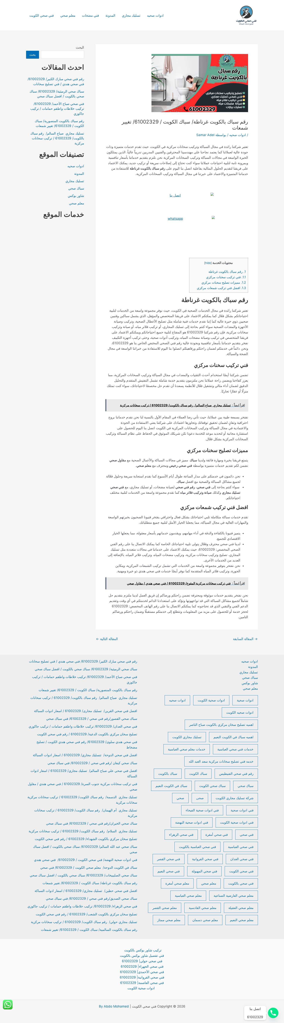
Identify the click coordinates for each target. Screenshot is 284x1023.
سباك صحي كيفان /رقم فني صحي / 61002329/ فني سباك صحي (92, 763)
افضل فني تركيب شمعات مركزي (221, 288)
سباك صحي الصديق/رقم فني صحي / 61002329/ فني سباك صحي (91, 898)
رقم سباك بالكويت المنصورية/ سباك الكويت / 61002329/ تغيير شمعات (88, 690)
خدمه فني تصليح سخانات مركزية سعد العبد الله (221, 761)
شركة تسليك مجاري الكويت (234, 798)
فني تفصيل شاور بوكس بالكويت (142, 956)
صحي (180, 798)
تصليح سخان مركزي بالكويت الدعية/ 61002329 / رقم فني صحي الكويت (87, 734)
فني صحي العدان (241, 859)
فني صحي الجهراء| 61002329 (142, 966)
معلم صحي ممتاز (168, 920)
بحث (32, 55)
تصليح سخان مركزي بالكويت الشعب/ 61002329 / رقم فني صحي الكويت (86, 914)
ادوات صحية (245, 700)
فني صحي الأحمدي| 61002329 (142, 972)
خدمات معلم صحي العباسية (186, 749)
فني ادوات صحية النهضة (191, 822)
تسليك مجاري (131, 15)
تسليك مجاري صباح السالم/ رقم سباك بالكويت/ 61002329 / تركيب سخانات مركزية (57, 138)
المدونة (110, 15)
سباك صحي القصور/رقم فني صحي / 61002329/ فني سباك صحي (91, 719)
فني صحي (246, 835)
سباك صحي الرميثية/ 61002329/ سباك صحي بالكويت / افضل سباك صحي (86, 669)
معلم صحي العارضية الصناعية (233, 896)
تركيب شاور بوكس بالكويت (143, 950)
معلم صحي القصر (164, 908)
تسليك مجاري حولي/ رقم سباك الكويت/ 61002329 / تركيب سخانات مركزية (84, 922)
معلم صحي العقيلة (240, 908)
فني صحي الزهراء (181, 835)
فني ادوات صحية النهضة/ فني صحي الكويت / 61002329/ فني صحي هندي (85, 860)
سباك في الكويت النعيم (171, 786)
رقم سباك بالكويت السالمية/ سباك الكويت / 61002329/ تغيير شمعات (89, 930)
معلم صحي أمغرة (177, 883)
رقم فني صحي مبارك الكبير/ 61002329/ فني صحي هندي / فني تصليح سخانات (83, 661)
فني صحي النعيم (168, 871)
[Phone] (273, 1013)
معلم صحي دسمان (205, 920)
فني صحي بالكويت (240, 883)
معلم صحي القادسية (202, 908)
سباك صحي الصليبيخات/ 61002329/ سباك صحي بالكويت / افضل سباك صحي (83, 875)
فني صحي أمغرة (216, 835)
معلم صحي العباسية (188, 896)
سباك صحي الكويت (212, 786)
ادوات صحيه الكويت (239, 712)
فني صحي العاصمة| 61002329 (142, 983)
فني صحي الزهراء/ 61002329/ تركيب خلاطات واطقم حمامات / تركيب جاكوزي (82, 906)
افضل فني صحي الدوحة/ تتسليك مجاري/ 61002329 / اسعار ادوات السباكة (85, 755)
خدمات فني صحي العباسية (235, 749)
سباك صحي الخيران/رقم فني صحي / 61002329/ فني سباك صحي (91, 823)
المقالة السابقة (245, 639)
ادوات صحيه (155, 15)
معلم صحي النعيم (241, 920)
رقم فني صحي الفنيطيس (236, 774)
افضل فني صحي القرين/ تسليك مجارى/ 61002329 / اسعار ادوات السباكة (85, 711)
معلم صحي (67, 15)
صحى (200, 798)
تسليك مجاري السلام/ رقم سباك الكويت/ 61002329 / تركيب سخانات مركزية (83, 831)
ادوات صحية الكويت (211, 700)
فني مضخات (90, 15)
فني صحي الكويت (41, 15)
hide (208, 263)
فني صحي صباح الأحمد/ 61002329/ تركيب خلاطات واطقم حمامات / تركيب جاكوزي (57, 109)
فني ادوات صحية (242, 810)
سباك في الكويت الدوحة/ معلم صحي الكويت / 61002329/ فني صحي (88, 867)
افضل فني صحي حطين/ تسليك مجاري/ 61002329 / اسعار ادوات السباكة (86, 891)
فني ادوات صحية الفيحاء (202, 810)
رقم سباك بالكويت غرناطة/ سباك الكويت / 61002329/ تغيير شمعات (90, 883)
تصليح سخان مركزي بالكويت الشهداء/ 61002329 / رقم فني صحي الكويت (86, 839)
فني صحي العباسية (240, 847)
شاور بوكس (76, 196)
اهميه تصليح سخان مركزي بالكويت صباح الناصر (221, 725)
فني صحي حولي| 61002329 (142, 961)
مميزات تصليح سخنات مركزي (223, 282)
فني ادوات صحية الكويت (236, 822)
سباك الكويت (198, 774)
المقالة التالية (107, 639)
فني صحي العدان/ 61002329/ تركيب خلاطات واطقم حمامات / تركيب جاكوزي (83, 726)
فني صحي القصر (168, 859)
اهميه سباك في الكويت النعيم (233, 737)
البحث (80, 47)
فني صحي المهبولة (204, 871)
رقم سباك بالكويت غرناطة (227, 272)
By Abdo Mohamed (114, 1006)
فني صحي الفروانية (205, 859)
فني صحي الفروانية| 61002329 (142, 977)
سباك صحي (76, 188)
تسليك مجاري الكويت (187, 737)
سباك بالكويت (167, 774)
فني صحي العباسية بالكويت (197, 847)
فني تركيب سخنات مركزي (226, 277)
